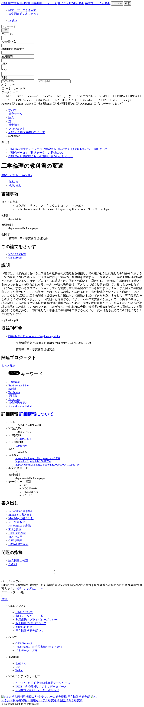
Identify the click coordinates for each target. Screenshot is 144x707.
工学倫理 (14, 381)
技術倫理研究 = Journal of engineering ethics (34, 336)
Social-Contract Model (21, 406)
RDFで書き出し (18, 522)
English (12, 20)
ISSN (4, 63)
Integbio (128, 100)
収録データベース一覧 (29, 615)
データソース (9, 92)
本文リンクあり (15, 88)
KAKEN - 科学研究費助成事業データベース (42, 682)
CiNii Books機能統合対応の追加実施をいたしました (40, 156)
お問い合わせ (23, 626)
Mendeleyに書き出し (21, 518)
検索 (127, 3)
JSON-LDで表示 (18, 544)
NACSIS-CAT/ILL (66, 100)
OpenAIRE (86, 103)
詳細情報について (36, 414)
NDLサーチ (64, 96)
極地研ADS (45, 103)
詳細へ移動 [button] (77, 3)
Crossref (33, 96)
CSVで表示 (15, 540)
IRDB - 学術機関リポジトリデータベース (41, 686)
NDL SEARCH (17, 254)
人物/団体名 (8, 41)
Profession (14, 399)
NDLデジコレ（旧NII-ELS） (94, 96)
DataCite (47, 96)
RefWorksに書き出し (21, 510)
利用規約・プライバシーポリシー (36, 619)
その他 (12, 564)
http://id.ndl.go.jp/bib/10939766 (33, 461)
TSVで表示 (15, 536)
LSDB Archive (24, 103)
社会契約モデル (18, 402)
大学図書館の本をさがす (23, 13)
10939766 (21, 445)
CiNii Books (43, 100)
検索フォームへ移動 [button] (97, 3)
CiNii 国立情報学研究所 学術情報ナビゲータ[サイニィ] (35, 3)
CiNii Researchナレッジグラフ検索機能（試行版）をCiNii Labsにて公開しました (58, 148)
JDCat (133, 96)
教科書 (12, 388)
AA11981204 (23, 438)
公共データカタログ (110, 103)
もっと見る (8, 365)
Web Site (27, 175)
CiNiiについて (24, 612)
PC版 (4, 599)
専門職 (12, 395)
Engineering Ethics (19, 385)
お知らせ (21, 663)
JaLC (8, 96)
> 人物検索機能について (30, 132)
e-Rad (115, 100)
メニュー (117, 3)
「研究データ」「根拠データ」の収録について (37, 152)
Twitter (19, 670)
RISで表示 (14, 529)
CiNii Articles (23, 100)
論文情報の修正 (18, 560)
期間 (4, 77)
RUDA (121, 96)
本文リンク (8, 84)
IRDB (20, 96)
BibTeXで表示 (17, 533)
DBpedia (86, 100)
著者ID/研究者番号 (13, 48)
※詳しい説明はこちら (29, 588)
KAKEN (101, 100)
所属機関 (7, 56)
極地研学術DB (66, 103)
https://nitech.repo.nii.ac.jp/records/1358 (37, 458)
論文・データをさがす (22, 10)
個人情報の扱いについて (30, 623)
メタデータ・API (26, 650)
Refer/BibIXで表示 (19, 525)
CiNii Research (23, 643)
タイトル (7, 34)
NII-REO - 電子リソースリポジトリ (37, 690)
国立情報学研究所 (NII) (29, 630)
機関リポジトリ (11, 175)
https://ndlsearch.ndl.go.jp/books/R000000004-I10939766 (47, 464)
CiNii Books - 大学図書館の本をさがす (39, 646)
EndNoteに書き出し (20, 514)
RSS (18, 667)
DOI (3, 70)
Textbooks (14, 392)
